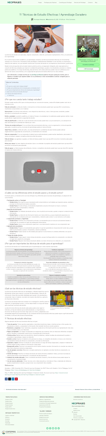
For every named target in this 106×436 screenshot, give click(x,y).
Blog (96, 2)
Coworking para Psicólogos (65, 2)
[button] (6, 379)
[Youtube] (53, 428)
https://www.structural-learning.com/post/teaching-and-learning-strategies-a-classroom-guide (36, 373)
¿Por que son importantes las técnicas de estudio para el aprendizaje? (23, 90)
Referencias (11, 95)
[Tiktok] (59, 428)
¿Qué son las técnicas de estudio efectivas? (17, 91)
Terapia (40, 2)
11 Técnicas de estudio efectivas (14, 93)
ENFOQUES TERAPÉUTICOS (12, 413)
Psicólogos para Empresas (50, 2)
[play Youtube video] (39, 171)
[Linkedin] (56, 428)
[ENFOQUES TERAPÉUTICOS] (4, 412)
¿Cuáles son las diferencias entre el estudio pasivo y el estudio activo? (23, 88)
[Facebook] (47, 428)
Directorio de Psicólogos (80, 2)
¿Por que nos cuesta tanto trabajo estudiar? (17, 86)
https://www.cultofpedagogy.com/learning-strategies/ (26, 370)
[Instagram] (50, 428)
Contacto (90, 2)
